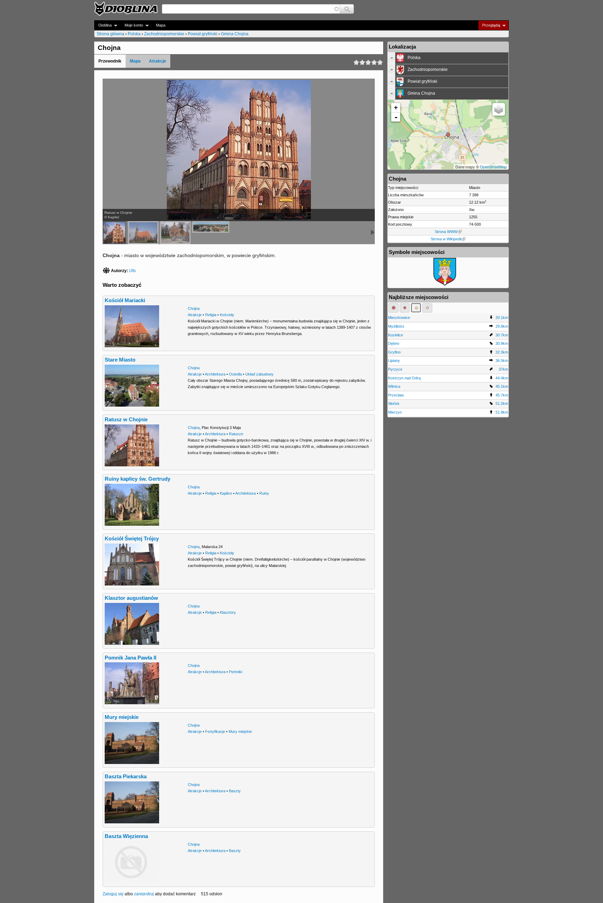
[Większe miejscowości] (416, 307)
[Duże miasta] (393, 307)
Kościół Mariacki (125, 300)
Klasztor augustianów (131, 598)
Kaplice (226, 493)
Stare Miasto (120, 360)
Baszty (235, 791)
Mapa (160, 25)
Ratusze (236, 434)
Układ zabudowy (259, 374)
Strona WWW (446, 232)
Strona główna (110, 33)
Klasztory (228, 612)
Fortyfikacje (215, 731)
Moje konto (131, 25)
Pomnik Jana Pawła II (130, 658)
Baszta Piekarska (126, 776)
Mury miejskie (122, 717)
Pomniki (235, 672)
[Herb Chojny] (444, 284)
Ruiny (264, 493)
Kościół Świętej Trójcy (132, 538)
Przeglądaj (489, 25)
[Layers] (498, 109)
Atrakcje (157, 61)
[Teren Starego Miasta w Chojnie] (210, 227)
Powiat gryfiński (202, 33)
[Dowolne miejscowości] (427, 307)
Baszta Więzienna (126, 836)
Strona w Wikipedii (446, 239)
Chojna (194, 308)
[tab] (448, 58)
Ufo (132, 270)
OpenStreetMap (493, 166)
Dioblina (103, 25)
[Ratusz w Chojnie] (114, 232)
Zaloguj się (113, 893)
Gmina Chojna (234, 33)
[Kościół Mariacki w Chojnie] (143, 232)
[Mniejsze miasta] (405, 307)
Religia (210, 315)
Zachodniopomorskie (164, 33)
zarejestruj (144, 893)
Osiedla (235, 374)
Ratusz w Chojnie (126, 419)
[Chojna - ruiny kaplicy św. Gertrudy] (175, 232)
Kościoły (227, 315)
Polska (134, 33)
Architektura (215, 374)
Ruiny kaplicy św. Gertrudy (137, 479)
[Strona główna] (126, 8)
